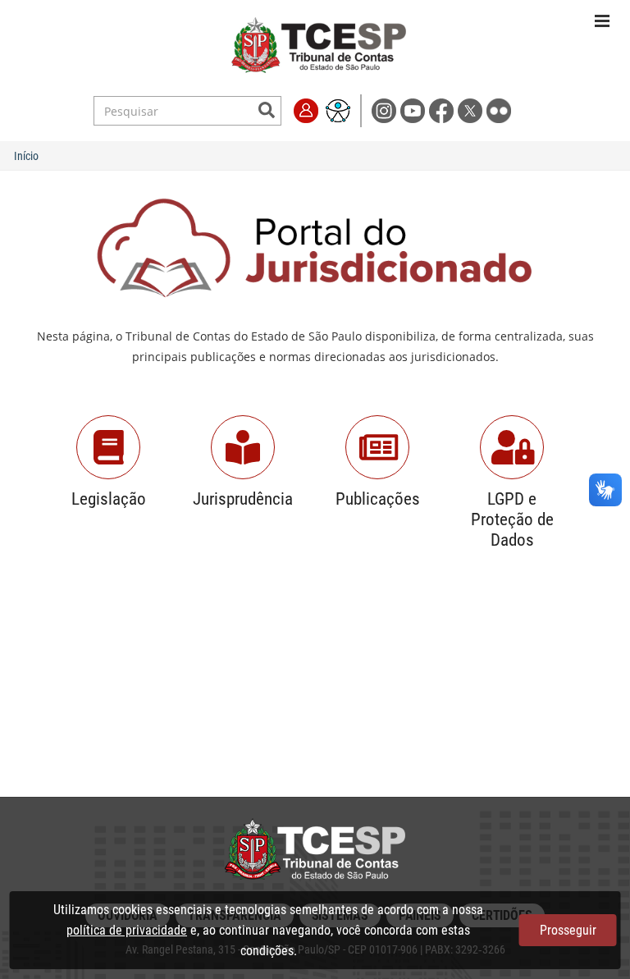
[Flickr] (499, 109)
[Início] (319, 46)
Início (26, 155)
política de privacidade (126, 930)
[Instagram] (386, 109)
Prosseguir (568, 930)
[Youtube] (414, 109)
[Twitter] (472, 109)
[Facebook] (443, 109)
